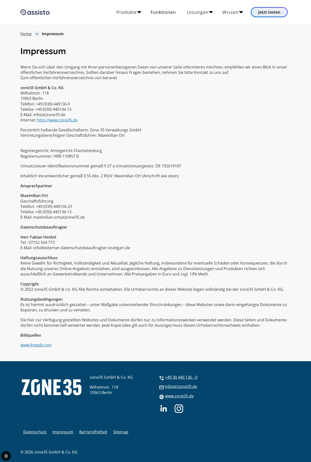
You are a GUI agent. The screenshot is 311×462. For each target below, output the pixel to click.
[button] (308, 448)
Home (26, 33)
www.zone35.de (179, 396)
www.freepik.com (36, 345)
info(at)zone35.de (181, 386)
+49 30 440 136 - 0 (181, 377)
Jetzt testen (269, 12)
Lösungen (197, 12)
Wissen (230, 12)
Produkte (126, 12)
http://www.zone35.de (57, 120)
